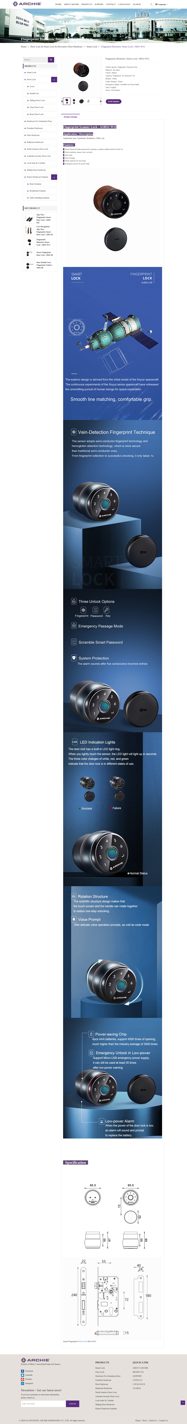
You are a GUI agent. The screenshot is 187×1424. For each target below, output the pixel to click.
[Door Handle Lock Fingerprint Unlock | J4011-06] (29, 265)
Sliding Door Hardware (36, 170)
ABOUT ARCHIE (71, 4)
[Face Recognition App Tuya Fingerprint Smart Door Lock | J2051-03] (29, 230)
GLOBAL (137, 4)
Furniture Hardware (35, 128)
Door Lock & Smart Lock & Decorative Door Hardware (57, 46)
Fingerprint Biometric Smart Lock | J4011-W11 (43, 242)
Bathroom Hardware (35, 142)
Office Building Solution (39, 198)
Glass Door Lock (37, 107)
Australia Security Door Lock (39, 156)
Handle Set (34, 93)
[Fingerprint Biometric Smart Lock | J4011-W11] (29, 242)
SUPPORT (99, 4)
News (144, 1420)
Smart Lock (92, 46)
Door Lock (82, 1341)
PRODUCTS (87, 4)
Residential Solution (38, 191)
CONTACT (111, 4)
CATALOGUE (124, 4)
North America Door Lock (37, 149)
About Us (153, 1420)
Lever (32, 86)
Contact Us (163, 1420)
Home (58, 4)
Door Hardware (33, 135)
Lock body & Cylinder (36, 163)
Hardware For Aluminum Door (39, 121)
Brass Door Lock (37, 114)
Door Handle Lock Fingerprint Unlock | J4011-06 (44, 265)
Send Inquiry (113, 101)
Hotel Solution (35, 184)
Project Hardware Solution (37, 177)
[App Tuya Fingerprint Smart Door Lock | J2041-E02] (29, 218)
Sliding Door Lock (37, 100)
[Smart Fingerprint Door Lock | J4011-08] (29, 253)
